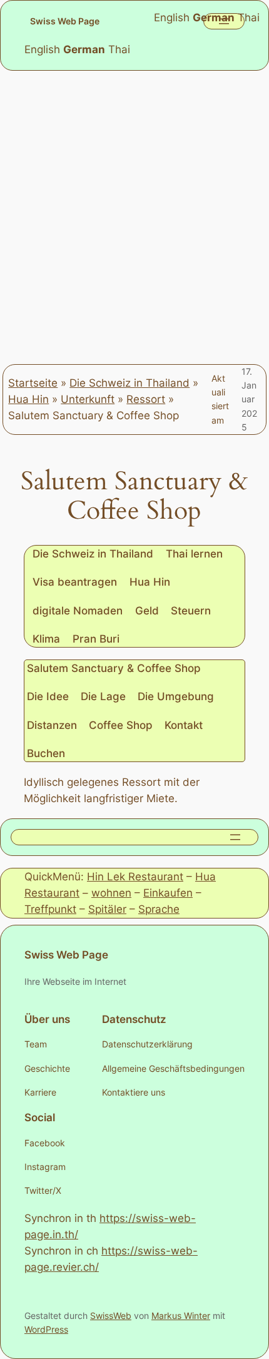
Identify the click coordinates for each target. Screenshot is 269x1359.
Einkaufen (168, 893)
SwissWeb (110, 1315)
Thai (119, 49)
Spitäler (107, 909)
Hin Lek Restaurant (135, 876)
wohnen (111, 893)
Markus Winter (180, 1315)
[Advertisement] (134, 217)
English (42, 49)
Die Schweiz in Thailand (129, 383)
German (84, 49)
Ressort (145, 399)
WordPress (46, 1329)
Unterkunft (87, 399)
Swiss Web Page (64, 21)
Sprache (159, 909)
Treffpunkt (50, 909)
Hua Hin (28, 399)
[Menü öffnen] (235, 837)
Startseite (33, 383)
